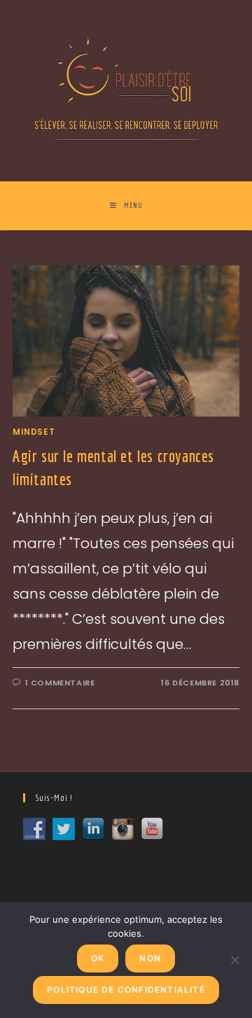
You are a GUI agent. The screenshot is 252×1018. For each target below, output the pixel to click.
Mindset (34, 432)
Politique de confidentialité (126, 989)
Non (150, 958)
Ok (97, 958)
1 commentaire (60, 682)
